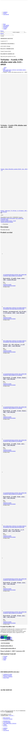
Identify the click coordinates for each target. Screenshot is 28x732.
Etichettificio (5, 26)
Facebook (3, 220)
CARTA (5, 724)
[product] (15, 254)
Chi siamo (5, 27)
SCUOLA (5, 725)
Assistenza (5, 12)
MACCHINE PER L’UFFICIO (9, 723)
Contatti (4, 28)
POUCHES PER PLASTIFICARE (17, 308)
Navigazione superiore (7, 718)
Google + (11, 220)
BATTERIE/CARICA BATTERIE (8, 218)
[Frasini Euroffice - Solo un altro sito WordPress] (12, 21)
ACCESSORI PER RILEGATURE (10, 274)
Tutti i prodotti (6, 25)
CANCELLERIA (7, 722)
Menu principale (6, 717)
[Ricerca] (25, 32)
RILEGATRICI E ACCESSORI (15, 275)
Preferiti (4, 13)
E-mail (14, 220)
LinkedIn (7, 220)
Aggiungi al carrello (7, 284)
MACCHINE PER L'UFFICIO (9, 307)
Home (4, 24)
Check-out (11, 715)
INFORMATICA (6, 721)
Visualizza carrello (4, 715)
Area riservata (6, 14)
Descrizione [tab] (5, 224)
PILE (7, 219)
